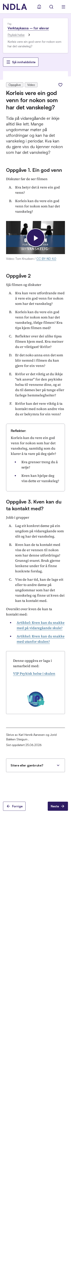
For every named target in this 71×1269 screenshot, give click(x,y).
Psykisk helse (16, 35)
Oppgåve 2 (18, 276)
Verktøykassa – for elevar (28, 28)
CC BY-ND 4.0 (46, 259)
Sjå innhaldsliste (23, 62)
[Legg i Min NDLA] (60, 84)
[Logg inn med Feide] (39, 6)
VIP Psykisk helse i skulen (34, 673)
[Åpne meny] (63, 6)
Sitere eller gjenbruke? (27, 765)
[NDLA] (15, 7)
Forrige (17, 806)
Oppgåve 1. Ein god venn (34, 170)
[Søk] (51, 6)
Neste (55, 806)
